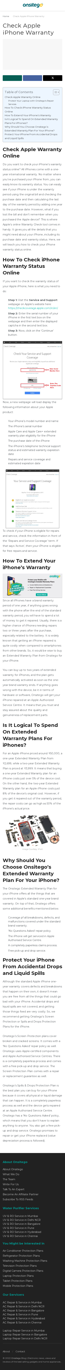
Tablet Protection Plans (17, 1280)
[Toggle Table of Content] (54, 92)
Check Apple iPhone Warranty (28, 16)
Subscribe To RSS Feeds (18, 1199)
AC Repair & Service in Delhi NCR (23, 1306)
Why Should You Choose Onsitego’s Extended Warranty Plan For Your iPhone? (30, 128)
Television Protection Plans (20, 1265)
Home (6, 16)
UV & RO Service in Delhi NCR (22, 1220)
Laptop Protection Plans (18, 1275)
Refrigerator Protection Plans (21, 1255)
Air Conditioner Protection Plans (23, 1250)
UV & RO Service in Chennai (20, 1236)
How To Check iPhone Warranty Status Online (28, 109)
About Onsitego (13, 1169)
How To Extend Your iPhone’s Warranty (28, 115)
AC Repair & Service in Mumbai (22, 1302)
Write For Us (11, 1184)
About (6, 1351)
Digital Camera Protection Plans (23, 1270)
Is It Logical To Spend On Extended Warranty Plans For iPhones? (31, 121)
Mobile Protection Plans (18, 1285)
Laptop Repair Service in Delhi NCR (25, 1338)
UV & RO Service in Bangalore (21, 1224)
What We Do (11, 1174)
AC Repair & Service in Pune (20, 1314)
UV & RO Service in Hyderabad (22, 1232)
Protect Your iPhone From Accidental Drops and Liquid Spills (31, 136)
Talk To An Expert (13, 1189)
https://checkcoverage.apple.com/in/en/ (33, 308)
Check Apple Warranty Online (22, 97)
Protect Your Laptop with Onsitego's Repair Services (31, 102)
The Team (9, 1179)
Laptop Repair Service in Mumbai (24, 1330)
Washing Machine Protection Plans (25, 1260)
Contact (20, 1351)
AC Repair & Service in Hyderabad (24, 1318)
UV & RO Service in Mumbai (20, 1216)
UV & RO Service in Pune (18, 1228)
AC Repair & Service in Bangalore (23, 1310)
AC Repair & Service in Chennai (22, 1322)
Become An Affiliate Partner (20, 1194)
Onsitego (16, 1358)
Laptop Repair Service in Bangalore (25, 1334)
